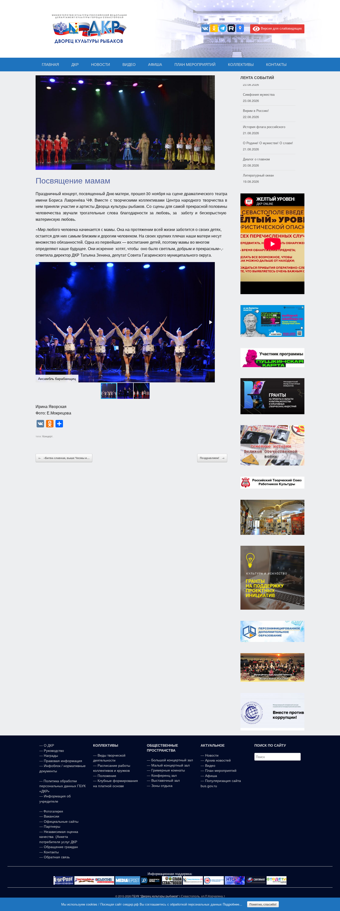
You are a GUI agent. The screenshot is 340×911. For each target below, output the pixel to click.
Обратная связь (56, 857)
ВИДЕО (129, 64)
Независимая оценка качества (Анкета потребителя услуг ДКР (58, 837)
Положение (107, 776)
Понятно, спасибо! (263, 904)
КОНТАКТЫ (276, 64)
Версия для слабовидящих (281, 28)
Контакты (51, 852)
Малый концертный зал (170, 765)
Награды (51, 756)
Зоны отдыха (161, 786)
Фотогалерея (53, 811)
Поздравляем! (212, 458)
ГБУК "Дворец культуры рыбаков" (155, 896)
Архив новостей (218, 760)
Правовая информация (63, 761)
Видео (210, 766)
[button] (210, 322)
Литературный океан (258, 169)
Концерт (47, 436)
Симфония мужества (259, 89)
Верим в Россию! (256, 105)
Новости (212, 755)
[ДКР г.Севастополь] (88, 28)
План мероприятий (220, 771)
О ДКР (49, 745)
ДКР (75, 64)
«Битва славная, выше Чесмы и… (64, 458)
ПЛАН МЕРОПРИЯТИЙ (195, 64)
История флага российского (264, 121)
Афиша (211, 776)
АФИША (155, 64)
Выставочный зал (165, 780)
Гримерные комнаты (168, 770)
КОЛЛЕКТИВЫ (241, 64)
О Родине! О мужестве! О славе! (268, 137)
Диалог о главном (256, 153)
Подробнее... (232, 904)
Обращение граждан (61, 847)
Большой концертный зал (172, 760)
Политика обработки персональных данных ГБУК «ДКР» (62, 786)
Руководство (54, 751)
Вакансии (51, 816)
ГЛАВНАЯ (50, 64)
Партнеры (52, 826)
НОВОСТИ (100, 64)
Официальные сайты (61, 821)
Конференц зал (164, 775)
